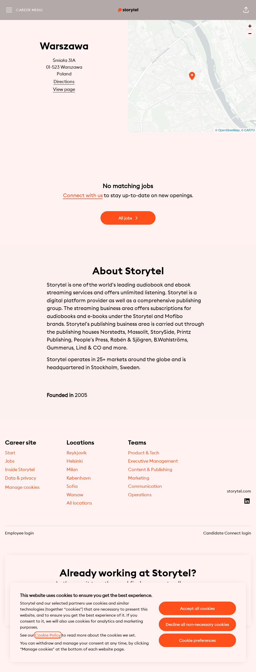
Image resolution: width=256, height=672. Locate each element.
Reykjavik (76, 453)
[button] (246, 10)
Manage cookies (22, 487)
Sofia (72, 486)
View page (64, 89)
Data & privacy (20, 478)
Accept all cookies (197, 608)
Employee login (19, 532)
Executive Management (153, 461)
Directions (64, 81)
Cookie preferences (197, 640)
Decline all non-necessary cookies (197, 624)
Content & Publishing (150, 469)
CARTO (249, 130)
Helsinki (74, 461)
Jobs (9, 461)
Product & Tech (143, 453)
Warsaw (74, 495)
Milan (72, 469)
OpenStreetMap (229, 130)
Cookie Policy (48, 635)
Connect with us (83, 195)
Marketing (138, 478)
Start (10, 453)
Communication (145, 486)
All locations (79, 503)
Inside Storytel (19, 469)
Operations (140, 495)
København (78, 478)
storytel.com (239, 491)
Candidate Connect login (227, 532)
